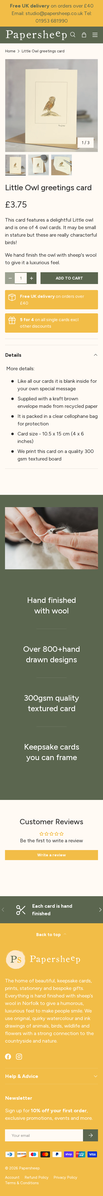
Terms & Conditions (22, 1183)
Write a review (51, 855)
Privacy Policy (65, 1177)
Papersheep (29, 1168)
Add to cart (69, 278)
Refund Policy (36, 1177)
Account (12, 1177)
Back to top (49, 934)
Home (10, 51)
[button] (84, 34)
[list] (51, 105)
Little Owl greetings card (43, 51)
